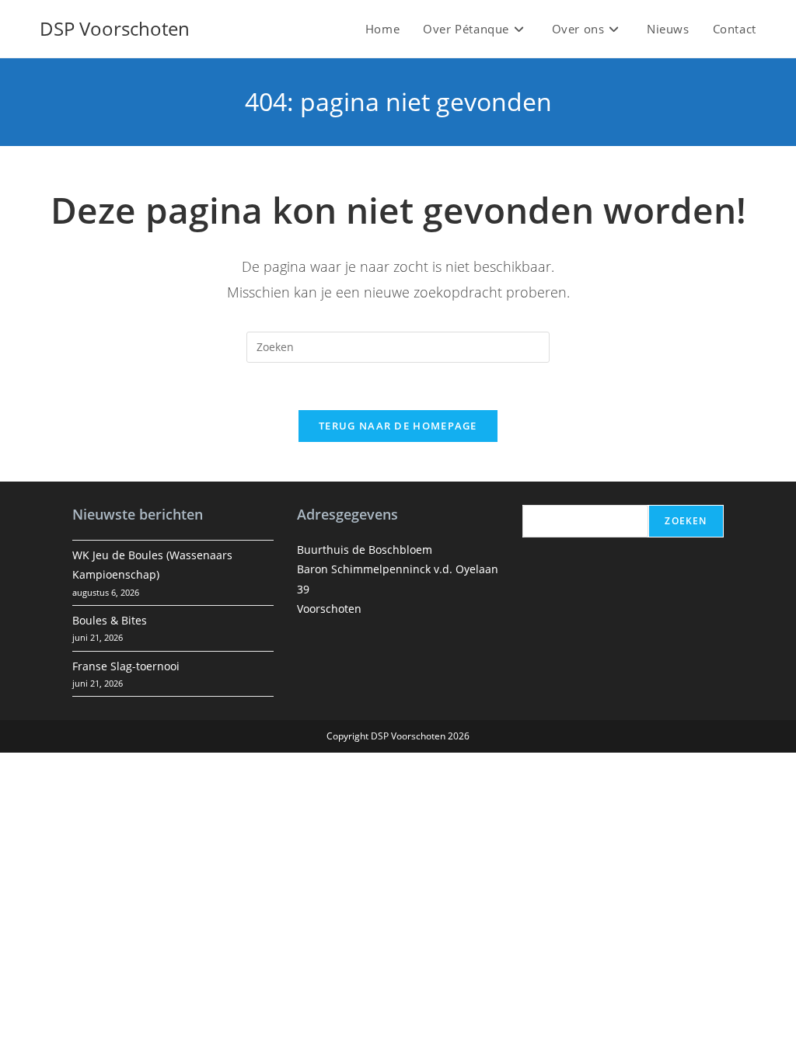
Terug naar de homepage (398, 426)
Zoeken (686, 520)
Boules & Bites (109, 620)
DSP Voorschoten (115, 28)
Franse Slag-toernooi (126, 666)
